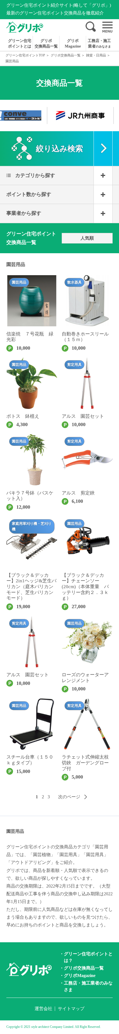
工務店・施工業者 (99, 43)
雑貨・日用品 (96, 55)
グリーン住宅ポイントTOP (25, 55)
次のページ (69, 796)
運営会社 (43, 1008)
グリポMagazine (73, 43)
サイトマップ (71, 1008)
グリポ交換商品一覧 (46, 43)
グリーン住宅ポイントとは (19, 43)
